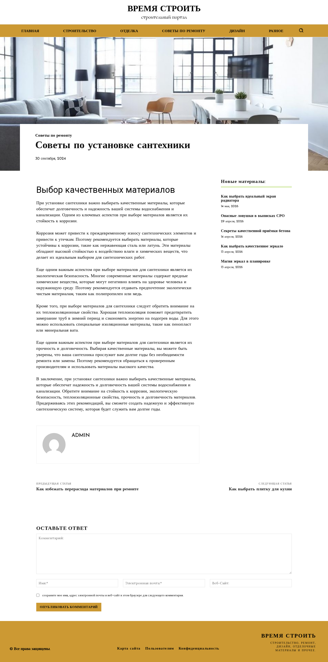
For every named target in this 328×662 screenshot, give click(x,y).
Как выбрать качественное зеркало (252, 246)
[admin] (54, 444)
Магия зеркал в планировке (245, 262)
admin (81, 435)
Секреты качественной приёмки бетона (255, 231)
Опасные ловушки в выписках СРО (253, 216)
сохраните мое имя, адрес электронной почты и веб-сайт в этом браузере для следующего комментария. (113, 595)
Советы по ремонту (53, 136)
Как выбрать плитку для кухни (260, 489)
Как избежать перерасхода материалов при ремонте (87, 489)
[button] (301, 30)
